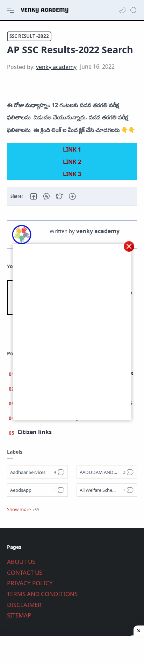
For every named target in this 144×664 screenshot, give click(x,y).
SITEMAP (19, 615)
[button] (122, 10)
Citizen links (34, 432)
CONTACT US (24, 572)
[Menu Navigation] (10, 10)
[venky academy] (56, 67)
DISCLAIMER (24, 605)
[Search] (133, 10)
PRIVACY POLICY (30, 583)
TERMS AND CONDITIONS (42, 594)
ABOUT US (21, 562)
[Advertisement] (72, 650)
